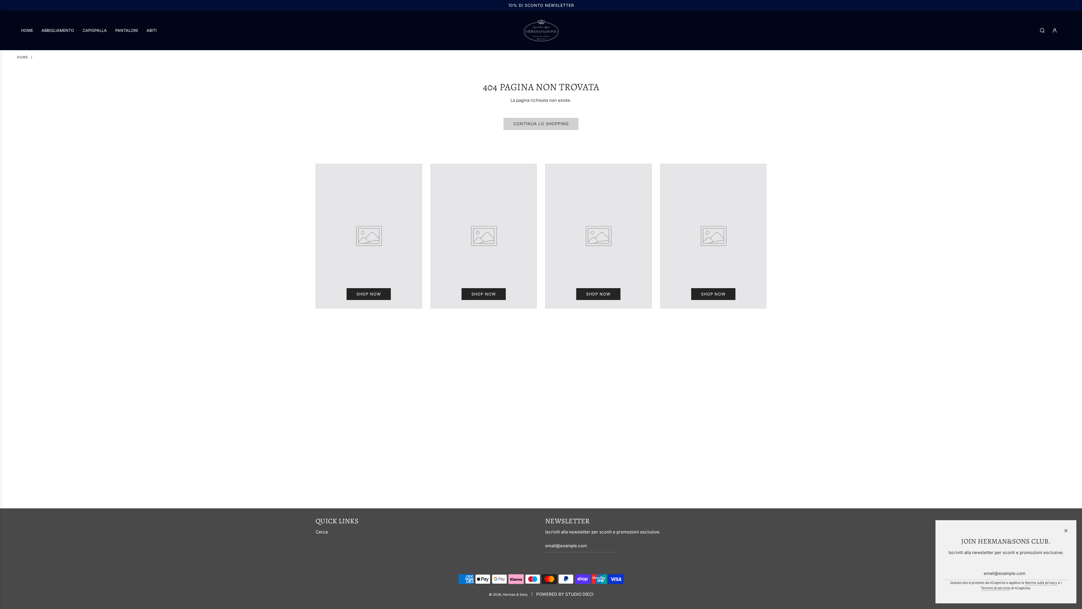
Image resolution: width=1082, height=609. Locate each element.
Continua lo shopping (541, 123)
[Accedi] (1054, 30)
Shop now (368, 294)
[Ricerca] (1042, 30)
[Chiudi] (1066, 530)
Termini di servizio (995, 588)
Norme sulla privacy (1041, 583)
